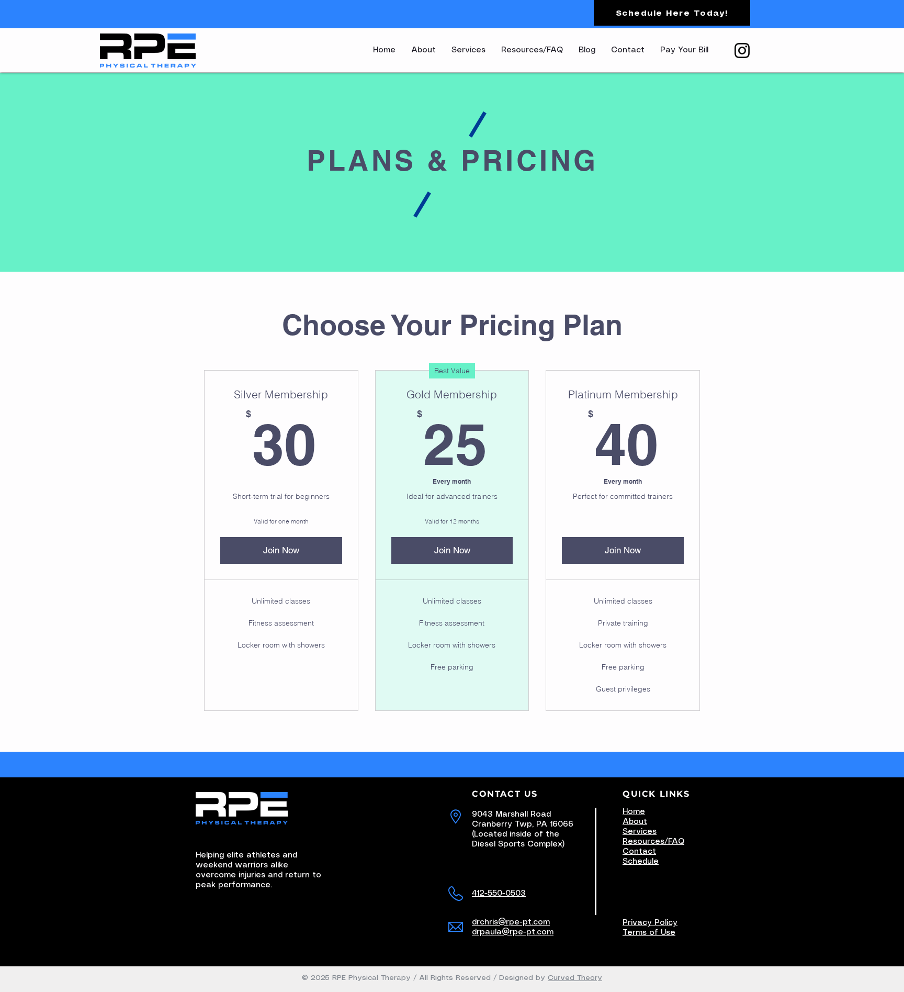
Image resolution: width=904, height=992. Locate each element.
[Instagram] (742, 50)
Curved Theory (575, 978)
